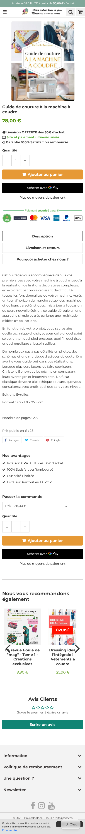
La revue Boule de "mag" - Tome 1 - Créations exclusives (22, 657)
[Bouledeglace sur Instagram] (42, 807)
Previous (7, 648)
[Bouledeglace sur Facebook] (33, 807)
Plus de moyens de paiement (42, 197)
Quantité (9, 150)
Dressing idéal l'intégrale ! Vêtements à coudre (63, 657)
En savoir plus (9, 830)
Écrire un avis (42, 724)
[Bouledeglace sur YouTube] (51, 807)
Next (77, 648)
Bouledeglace (33, 818)
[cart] (80, 12)
